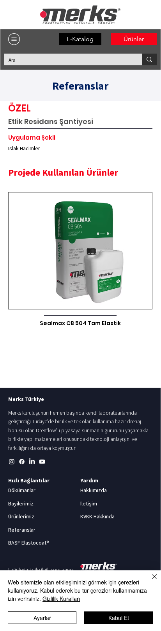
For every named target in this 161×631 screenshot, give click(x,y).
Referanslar (21, 529)
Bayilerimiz (21, 503)
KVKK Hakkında (97, 516)
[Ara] (149, 59)
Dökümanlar (21, 490)
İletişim (88, 503)
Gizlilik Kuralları (61, 598)
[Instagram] (11, 461)
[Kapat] (149, 581)
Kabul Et (118, 618)
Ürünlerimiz (21, 516)
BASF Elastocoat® (28, 542)
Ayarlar (42, 618)
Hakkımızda (93, 490)
